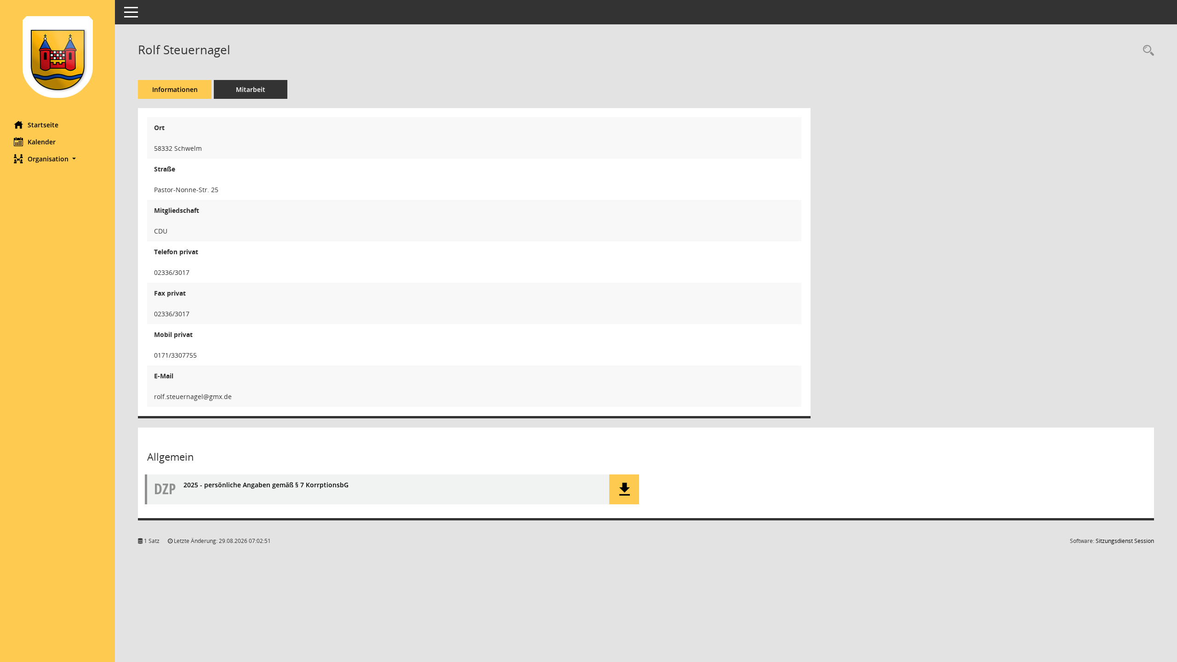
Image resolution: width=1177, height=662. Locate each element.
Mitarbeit (250, 89)
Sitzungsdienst (1125, 541)
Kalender (42, 141)
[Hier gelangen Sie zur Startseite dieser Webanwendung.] (57, 57)
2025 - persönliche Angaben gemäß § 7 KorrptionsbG (266, 484)
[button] (57, 158)
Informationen (175, 89)
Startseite (43, 124)
